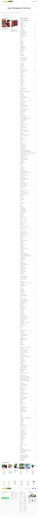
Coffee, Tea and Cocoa (27, 147)
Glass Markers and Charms (27, 240)
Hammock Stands (27, 259)
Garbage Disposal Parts (27, 232)
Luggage (27, 83)
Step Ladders (27, 419)
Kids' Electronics (27, 191)
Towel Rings (27, 438)
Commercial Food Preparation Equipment (27, 151)
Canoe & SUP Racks (27, 33)
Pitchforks (27, 304)
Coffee (27, 142)
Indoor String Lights (27, 271)
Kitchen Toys (27, 286)
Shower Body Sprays (27, 398)
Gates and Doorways (27, 236)
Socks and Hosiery (27, 203)
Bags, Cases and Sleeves (27, 97)
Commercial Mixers (27, 154)
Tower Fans (27, 439)
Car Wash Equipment (27, 120)
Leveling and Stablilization (27, 295)
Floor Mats (27, 123)
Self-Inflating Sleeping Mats (27, 393)
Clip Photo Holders (27, 140)
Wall (27, 446)
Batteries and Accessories (27, 106)
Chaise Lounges (27, 137)
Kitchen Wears (27, 56)
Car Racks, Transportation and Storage (27, 118)
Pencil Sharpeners (27, 344)
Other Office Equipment (27, 335)
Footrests (27, 227)
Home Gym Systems (27, 263)
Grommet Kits (27, 249)
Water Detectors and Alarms (27, 455)
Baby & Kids (27, 28)
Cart (15, 497)
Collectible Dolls (27, 149)
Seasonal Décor (27, 284)
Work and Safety (27, 460)
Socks (27, 412)
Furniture (27, 43)
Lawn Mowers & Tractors (27, 57)
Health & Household (27, 47)
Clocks (27, 141)
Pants (27, 200)
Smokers (27, 196)
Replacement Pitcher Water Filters (27, 376)
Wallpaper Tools (27, 451)
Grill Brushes (27, 241)
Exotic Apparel (27, 199)
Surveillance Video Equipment (27, 316)
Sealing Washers (27, 388)
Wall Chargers (27, 448)
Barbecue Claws (27, 102)
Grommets (27, 250)
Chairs (27, 132)
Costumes (27, 168)
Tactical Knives (27, 430)
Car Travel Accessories (27, 119)
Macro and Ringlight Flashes (27, 299)
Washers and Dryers (27, 452)
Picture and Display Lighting (27, 349)
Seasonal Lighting (27, 389)
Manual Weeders (27, 303)
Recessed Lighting (27, 186)
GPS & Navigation (27, 46)
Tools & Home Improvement (27, 70)
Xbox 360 (27, 326)
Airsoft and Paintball (27, 88)
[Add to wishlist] (6, 20)
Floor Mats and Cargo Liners (27, 159)
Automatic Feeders (27, 96)
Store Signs (27, 421)
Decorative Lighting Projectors (27, 178)
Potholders (27, 362)
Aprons (27, 92)
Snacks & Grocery (27, 66)
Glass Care (27, 239)
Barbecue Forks (27, 104)
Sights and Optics (27, 403)
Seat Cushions (27, 392)
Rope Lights (27, 272)
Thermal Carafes (27, 146)
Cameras (27, 78)
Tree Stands (27, 442)
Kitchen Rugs (27, 93)
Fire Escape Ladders (27, 212)
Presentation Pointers (27, 367)
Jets (27, 280)
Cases (27, 128)
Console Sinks (27, 156)
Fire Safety (27, 214)
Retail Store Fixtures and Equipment (27, 380)
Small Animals (27, 406)
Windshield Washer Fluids (27, 457)
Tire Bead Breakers (27, 434)
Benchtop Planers (27, 110)
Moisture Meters (27, 313)
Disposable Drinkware (27, 182)
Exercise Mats (27, 79)
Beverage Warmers (27, 111)
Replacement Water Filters (27, 379)
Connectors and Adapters (27, 155)
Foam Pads (27, 223)
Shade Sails (27, 394)
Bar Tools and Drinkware (27, 101)
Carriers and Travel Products (27, 124)
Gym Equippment (27, 257)
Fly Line (27, 221)
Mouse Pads (27, 317)
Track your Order (16, 495)
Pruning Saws (27, 370)
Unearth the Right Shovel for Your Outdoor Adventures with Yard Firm (21, 496)
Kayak (27, 52)
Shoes (27, 136)
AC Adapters (27, 74)
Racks (27, 374)
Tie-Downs (27, 84)
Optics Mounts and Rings (27, 334)
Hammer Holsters (27, 258)
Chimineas (27, 138)
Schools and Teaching (27, 384)
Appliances (27, 24)
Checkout (16, 496)
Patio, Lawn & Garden (27, 61)
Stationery (27, 416)
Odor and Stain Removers (27, 330)
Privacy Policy (12, 496)
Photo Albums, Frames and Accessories (27, 347)
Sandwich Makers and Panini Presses (27, 172)
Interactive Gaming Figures (27, 276)
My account (12, 493)
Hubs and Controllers (27, 268)
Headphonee (27, 169)
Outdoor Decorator (27, 338)
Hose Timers (27, 266)
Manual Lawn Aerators (27, 302)
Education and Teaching (27, 194)
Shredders (27, 402)
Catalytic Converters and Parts (27, 131)
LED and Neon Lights (27, 294)
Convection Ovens (27, 163)
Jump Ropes (27, 82)
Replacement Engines (27, 375)
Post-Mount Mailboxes (27, 361)
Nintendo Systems (27, 325)
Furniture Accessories (27, 231)
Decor (27, 38)
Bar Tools (27, 100)
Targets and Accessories (27, 433)
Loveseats (27, 298)
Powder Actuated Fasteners (27, 366)
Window (27, 447)
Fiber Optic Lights (27, 208)
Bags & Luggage (27, 30)
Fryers (27, 230)
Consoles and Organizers (27, 158)
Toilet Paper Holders (27, 437)
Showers (27, 401)
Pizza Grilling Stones (27, 244)
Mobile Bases (27, 312)
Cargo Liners (27, 122)
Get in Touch (12, 498)
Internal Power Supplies (27, 277)
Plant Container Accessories (27, 352)
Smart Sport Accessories (27, 410)
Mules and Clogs (27, 320)
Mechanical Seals (27, 308)
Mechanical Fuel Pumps (27, 307)
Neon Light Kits (27, 321)
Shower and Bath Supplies (27, 397)
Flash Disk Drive (27, 42)
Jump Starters (27, 281)
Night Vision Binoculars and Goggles (27, 322)
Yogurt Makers (27, 173)
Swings (27, 425)
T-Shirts (27, 428)
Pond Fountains (27, 358)
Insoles (27, 275)
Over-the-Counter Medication (27, 226)
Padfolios (27, 340)
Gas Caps (27, 235)
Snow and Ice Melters (27, 411)
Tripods (27, 443)
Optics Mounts (27, 331)
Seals (27, 329)
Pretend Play (27, 289)
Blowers (27, 114)
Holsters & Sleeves (27, 48)
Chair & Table (27, 37)
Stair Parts (27, 415)
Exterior (27, 204)
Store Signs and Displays (27, 127)
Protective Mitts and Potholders (27, 248)
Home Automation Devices (27, 185)
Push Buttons (27, 371)
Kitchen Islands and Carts (27, 285)
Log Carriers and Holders (27, 217)
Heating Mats (27, 262)
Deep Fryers (27, 181)
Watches (27, 73)
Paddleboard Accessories (27, 339)
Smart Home (27, 64)
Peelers (27, 343)
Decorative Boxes (27, 177)
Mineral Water (27, 311)
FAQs (11, 497)
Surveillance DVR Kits (27, 424)
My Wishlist (16, 493)
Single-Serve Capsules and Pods (27, 254)
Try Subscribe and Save (27, 407)
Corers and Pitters (27, 167)
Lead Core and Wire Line (27, 222)
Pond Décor (27, 357)
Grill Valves (27, 245)
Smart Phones (27, 65)
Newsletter (12, 499)
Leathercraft (27, 293)
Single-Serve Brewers (27, 145)
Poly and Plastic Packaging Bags (27, 356)
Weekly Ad (16, 498)
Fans (27, 205)
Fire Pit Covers (27, 213)
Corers (27, 165)
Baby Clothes (27, 29)
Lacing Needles (27, 290)
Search (32, 1)
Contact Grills (27, 160)
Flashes (27, 218)
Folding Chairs (27, 133)
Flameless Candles (27, 209)
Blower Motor (27, 113)
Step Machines (27, 420)
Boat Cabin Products (27, 115)
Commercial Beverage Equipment (27, 150)
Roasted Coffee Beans (27, 253)
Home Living (27, 51)
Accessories (27, 21)
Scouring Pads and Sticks (27, 385)
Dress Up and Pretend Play (27, 190)
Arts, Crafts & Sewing (27, 25)
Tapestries (27, 348)
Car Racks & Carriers (27, 34)
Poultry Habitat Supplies (27, 365)
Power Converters (27, 75)
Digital (27, 39)
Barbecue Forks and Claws (27, 105)
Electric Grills (27, 195)
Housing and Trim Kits (27, 267)
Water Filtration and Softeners (27, 456)
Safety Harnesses (27, 383)
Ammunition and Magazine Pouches (27, 91)
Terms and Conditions (12, 495)
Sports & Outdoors (27, 69)
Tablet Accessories (27, 429)
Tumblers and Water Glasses (27, 109)
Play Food (27, 353)
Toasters (27, 164)
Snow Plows (27, 176)
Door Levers (27, 187)
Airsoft (27, 87)
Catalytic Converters (27, 129)
